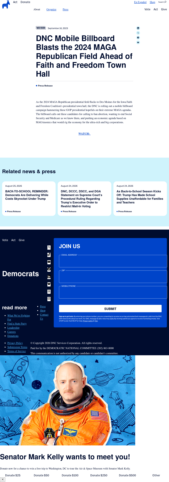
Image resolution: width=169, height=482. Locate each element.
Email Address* (69, 255)
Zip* (63, 270)
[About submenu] (41, 9)
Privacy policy (88, 321)
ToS (96, 321)
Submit (110, 308)
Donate (25, 2)
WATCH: (84, 133)
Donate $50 (41, 475)
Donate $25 (12, 475)
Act (15, 2)
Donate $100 (70, 475)
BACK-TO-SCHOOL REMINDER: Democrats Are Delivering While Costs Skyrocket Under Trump (26, 195)
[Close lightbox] (2, 479)
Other (156, 475)
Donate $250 (98, 475)
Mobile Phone (69, 286)
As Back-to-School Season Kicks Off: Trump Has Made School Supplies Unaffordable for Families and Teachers (140, 196)
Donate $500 (127, 475)
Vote (147, 9)
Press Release (45, 85)
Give (164, 9)
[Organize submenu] (58, 9)
